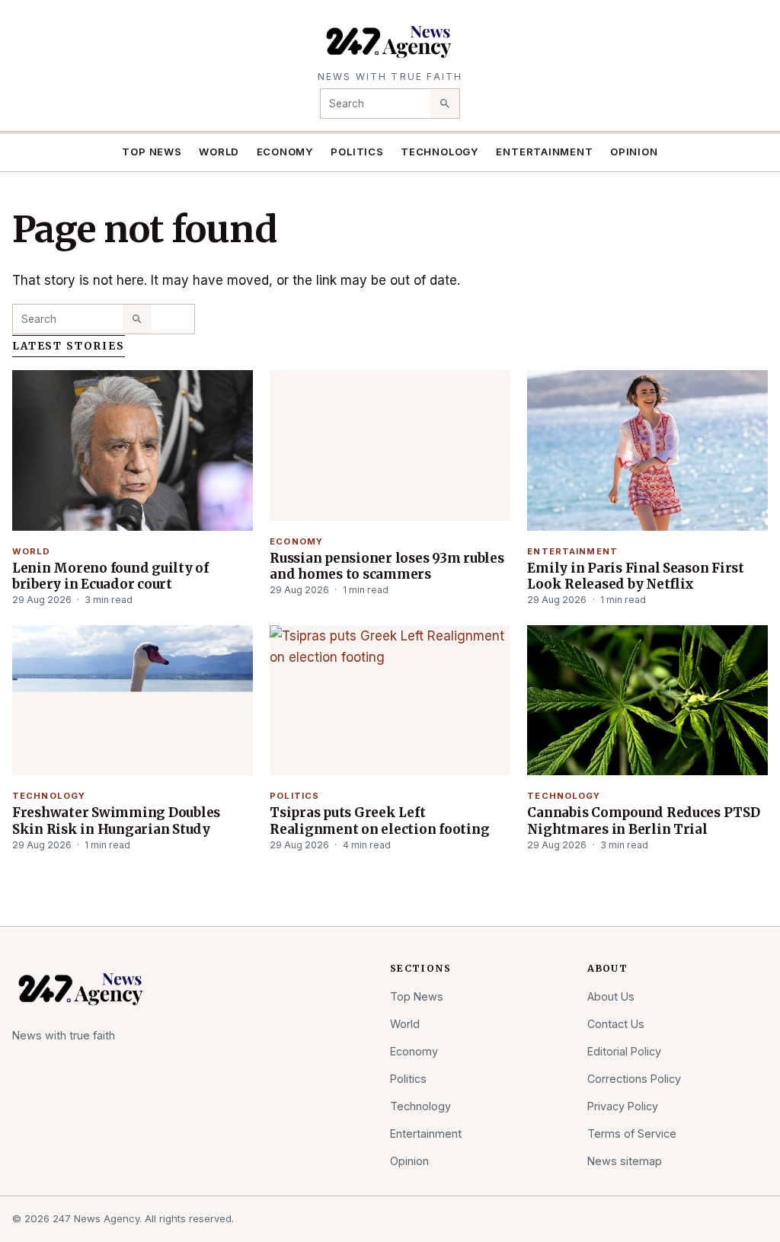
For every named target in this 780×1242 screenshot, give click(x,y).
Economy (286, 151)
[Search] (444, 103)
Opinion (634, 151)
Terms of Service (631, 1133)
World (219, 151)
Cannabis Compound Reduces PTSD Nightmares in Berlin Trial (643, 820)
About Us (611, 996)
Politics (357, 151)
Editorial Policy (624, 1051)
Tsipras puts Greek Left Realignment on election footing (379, 820)
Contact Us (615, 1023)
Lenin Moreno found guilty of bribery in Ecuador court (110, 576)
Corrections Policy (634, 1078)
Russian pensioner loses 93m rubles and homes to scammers (386, 566)
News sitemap (624, 1160)
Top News (151, 151)
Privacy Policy (622, 1106)
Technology (440, 151)
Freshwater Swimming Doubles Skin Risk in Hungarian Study (116, 820)
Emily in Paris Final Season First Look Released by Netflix (635, 576)
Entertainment (544, 151)
